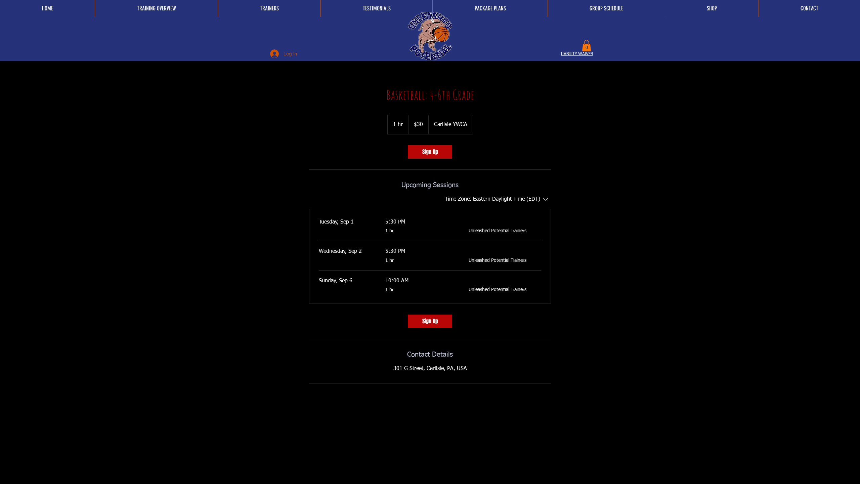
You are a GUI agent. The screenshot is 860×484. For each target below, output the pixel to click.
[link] (430, 152)
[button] (586, 45)
